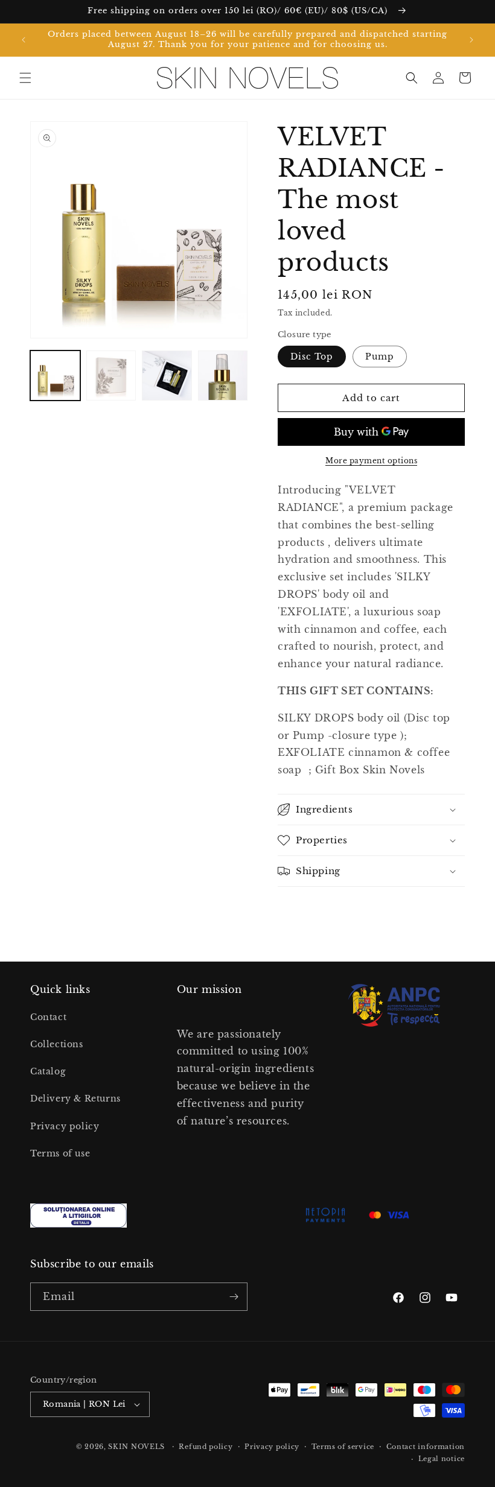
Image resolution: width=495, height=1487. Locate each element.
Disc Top (311, 356)
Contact (48, 1017)
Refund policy (205, 1446)
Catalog (47, 1071)
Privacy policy (64, 1126)
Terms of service (342, 1446)
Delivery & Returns (75, 1098)
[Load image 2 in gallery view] (111, 375)
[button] (25, 78)
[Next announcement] (471, 40)
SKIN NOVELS (136, 1446)
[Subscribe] (233, 1296)
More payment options (371, 460)
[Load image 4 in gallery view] (223, 375)
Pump (379, 356)
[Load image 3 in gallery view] (167, 375)
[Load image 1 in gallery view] (55, 375)
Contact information (425, 1446)
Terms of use (60, 1153)
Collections (56, 1044)
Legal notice (441, 1458)
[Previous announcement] (23, 40)
